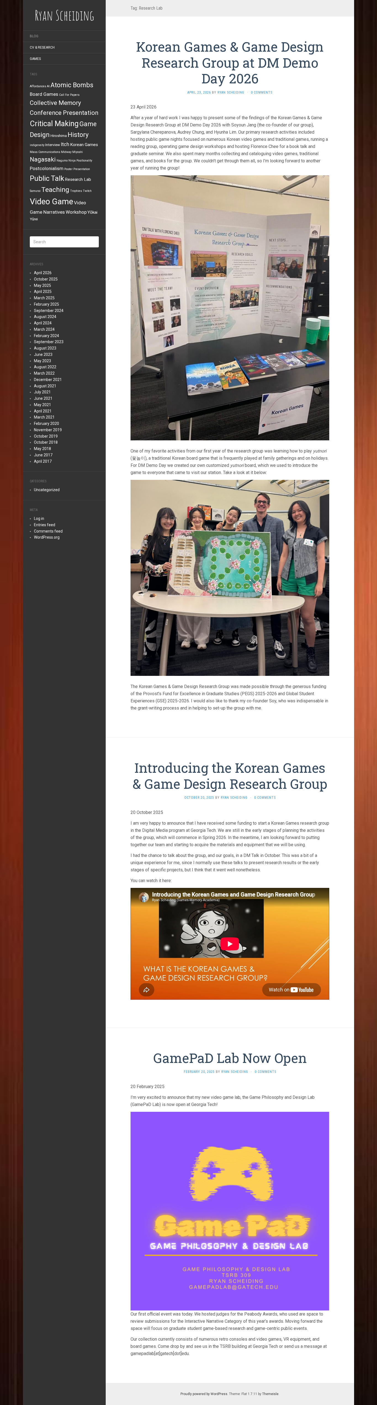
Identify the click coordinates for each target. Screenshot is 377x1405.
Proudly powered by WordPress (203, 1394)
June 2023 (43, 354)
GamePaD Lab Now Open (230, 1058)
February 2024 (46, 336)
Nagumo (62, 160)
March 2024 (44, 329)
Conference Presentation (64, 112)
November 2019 (48, 430)
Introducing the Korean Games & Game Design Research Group (229, 775)
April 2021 (43, 411)
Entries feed (44, 525)
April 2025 (43, 291)
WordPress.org (47, 537)
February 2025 (46, 304)
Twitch (87, 191)
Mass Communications (45, 152)
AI (48, 86)
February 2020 (46, 423)
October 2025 (46, 279)
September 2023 (48, 342)
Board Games (44, 94)
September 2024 (48, 310)
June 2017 (43, 455)
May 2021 (42, 405)
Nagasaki (43, 159)
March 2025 (44, 298)
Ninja (72, 160)
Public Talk (47, 178)
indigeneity (37, 145)
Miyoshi (77, 152)
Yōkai (92, 212)
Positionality (84, 160)
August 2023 (45, 348)
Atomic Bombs (72, 85)
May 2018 (42, 448)
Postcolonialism (46, 168)
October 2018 (46, 442)
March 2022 (44, 373)
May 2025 (42, 285)
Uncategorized (47, 490)
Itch (65, 144)
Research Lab (78, 179)
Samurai (35, 191)
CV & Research (42, 47)
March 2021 (44, 417)
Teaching (55, 190)
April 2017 (43, 461)
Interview (52, 144)
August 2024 (45, 316)
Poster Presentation (77, 169)
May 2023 (42, 361)
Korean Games (84, 144)
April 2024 (43, 323)
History (78, 135)
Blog (34, 36)
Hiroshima (59, 135)
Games (35, 59)
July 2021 (42, 392)
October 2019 (46, 436)
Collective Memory (55, 102)
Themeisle (270, 1394)
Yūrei (34, 219)
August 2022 (45, 367)
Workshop (76, 212)
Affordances (38, 86)
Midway (66, 152)
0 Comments (261, 92)
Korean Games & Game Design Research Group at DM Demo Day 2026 (230, 62)
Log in (39, 518)
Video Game (51, 201)
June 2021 (43, 398)
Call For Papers (69, 95)
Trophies (76, 191)
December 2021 (48, 379)
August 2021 (45, 386)
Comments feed (48, 531)
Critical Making (54, 123)
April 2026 (43, 273)
